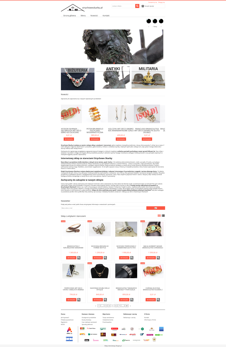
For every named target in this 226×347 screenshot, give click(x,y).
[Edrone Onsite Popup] (113, 173)
